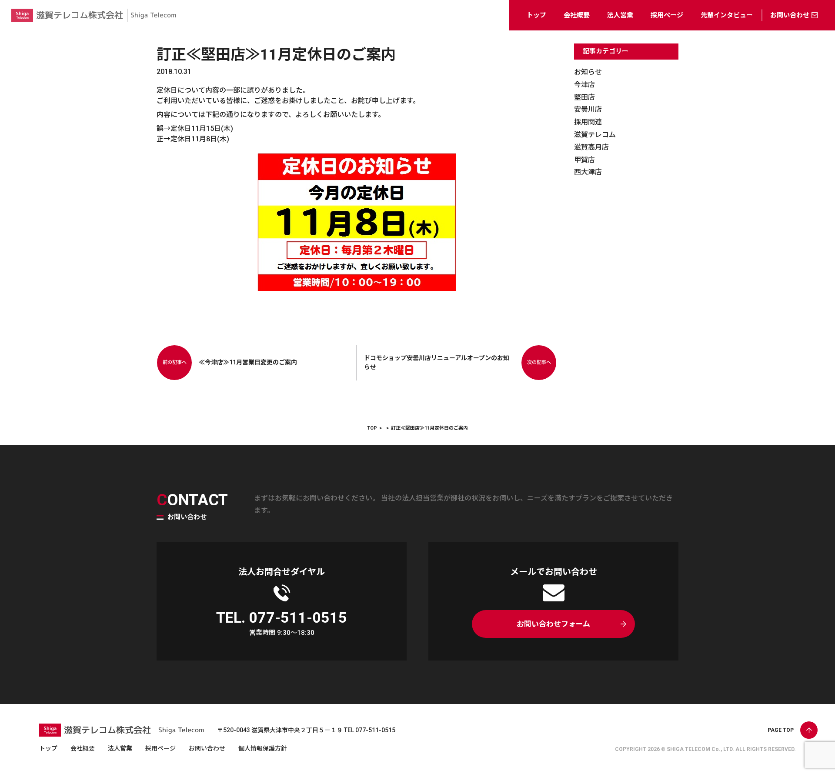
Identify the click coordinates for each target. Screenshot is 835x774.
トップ (536, 15)
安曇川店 (588, 109)
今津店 (584, 84)
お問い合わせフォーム (553, 624)
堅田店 (584, 97)
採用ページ (667, 15)
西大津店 (588, 172)
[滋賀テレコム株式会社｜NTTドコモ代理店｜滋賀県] (93, 24)
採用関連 (588, 122)
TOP (372, 428)
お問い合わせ (789, 15)
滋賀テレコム (595, 134)
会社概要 (577, 15)
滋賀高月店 (591, 147)
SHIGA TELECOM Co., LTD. (700, 749)
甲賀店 (584, 160)
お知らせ (588, 72)
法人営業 (620, 15)
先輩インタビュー (727, 15)
